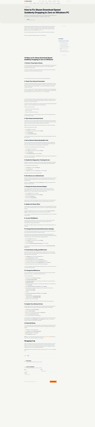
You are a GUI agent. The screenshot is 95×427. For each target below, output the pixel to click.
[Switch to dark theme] (70, 1)
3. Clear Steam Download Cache (64, 45)
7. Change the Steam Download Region (64, 51)
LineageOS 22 (34, 3)
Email (41, 369)
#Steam (28, 355)
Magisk (38, 3)
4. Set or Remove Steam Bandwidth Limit (65, 46)
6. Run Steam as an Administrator (64, 50)
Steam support (49, 349)
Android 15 (30, 3)
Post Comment (54, 381)
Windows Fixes (58, 3)
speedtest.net (42, 91)
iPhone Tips (54, 3)
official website (46, 336)
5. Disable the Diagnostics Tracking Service (64, 48)
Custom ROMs (46, 3)
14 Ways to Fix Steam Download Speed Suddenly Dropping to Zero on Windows (64, 41)
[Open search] (68, 1)
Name (25, 369)
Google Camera (42, 3)
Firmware (51, 3)
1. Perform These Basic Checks (63, 42)
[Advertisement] (40, 74)
